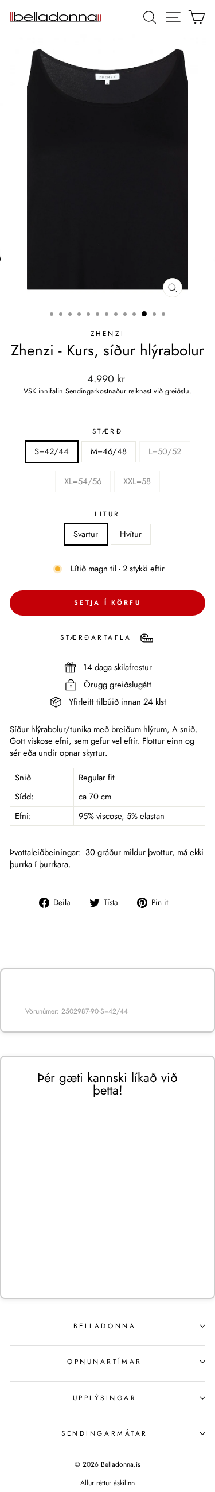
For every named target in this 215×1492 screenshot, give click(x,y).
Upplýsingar (105, 1397)
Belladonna (104, 1326)
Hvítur (131, 534)
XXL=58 (137, 481)
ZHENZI (107, 333)
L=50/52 (164, 451)
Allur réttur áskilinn (107, 1483)
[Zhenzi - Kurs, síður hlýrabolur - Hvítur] (69, 1253)
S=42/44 (51, 451)
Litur (107, 514)
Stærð (107, 431)
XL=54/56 (82, 481)
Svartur (85, 534)
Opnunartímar (104, 1361)
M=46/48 (109, 451)
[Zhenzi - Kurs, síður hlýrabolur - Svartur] (56, 1253)
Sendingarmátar (104, 1433)
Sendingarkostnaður (95, 391)
